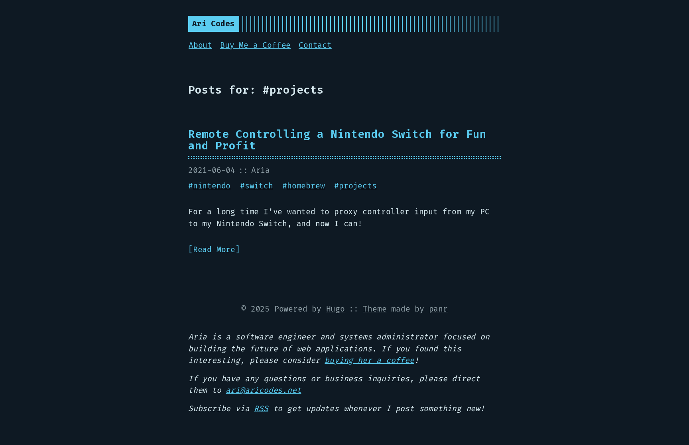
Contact (315, 45)
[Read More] (214, 250)
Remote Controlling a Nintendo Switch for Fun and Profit (337, 140)
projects (357, 186)
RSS (261, 409)
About (200, 45)
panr (438, 309)
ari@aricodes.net (263, 390)
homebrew (306, 186)
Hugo (335, 309)
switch (259, 186)
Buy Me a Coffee (255, 45)
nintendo (211, 186)
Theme (374, 309)
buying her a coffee (369, 360)
